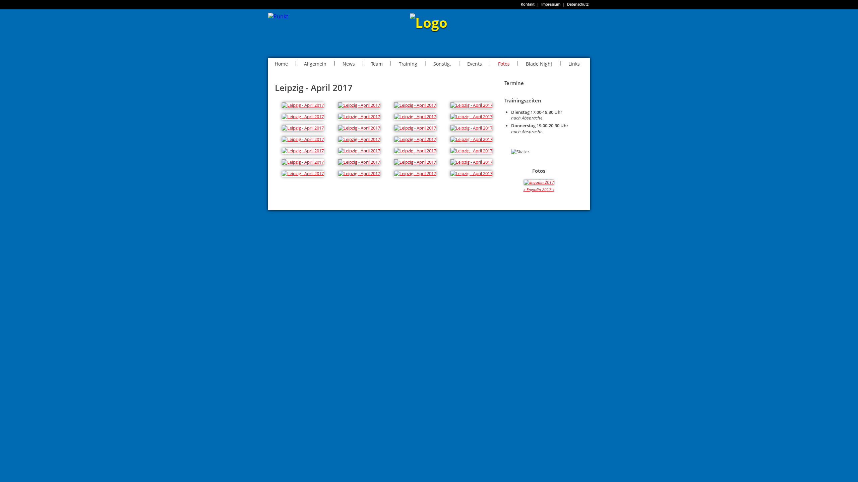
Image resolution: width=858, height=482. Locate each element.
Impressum (550, 4)
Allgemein (315, 64)
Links (574, 64)
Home (281, 64)
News (349, 64)
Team (377, 64)
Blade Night (539, 64)
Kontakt (528, 4)
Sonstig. (442, 64)
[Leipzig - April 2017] (303, 105)
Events (474, 64)
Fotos (504, 64)
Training (408, 64)
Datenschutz (578, 4)
